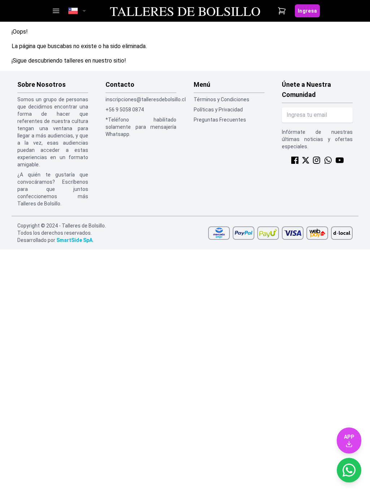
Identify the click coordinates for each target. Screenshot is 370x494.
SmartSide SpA (74, 240)
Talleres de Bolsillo (185, 11)
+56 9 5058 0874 (125, 109)
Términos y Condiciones (221, 99)
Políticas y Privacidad (218, 109)
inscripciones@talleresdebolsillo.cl (141, 99)
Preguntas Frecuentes (220, 120)
